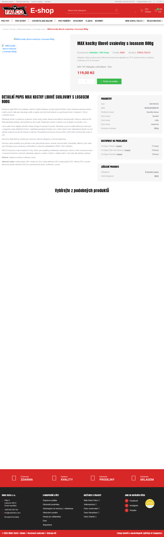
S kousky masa (39, 29)
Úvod (5, 29)
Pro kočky (20, 21)
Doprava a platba (36, 2)
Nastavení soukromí (36, 533)
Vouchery (78, 21)
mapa (118, 146)
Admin (22, 533)
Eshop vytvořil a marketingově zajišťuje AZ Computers (139, 533)
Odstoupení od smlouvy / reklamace (58, 508)
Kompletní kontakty (11, 517)
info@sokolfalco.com (144, 2)
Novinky (99, 21)
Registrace (47, 525)
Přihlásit (148, 12)
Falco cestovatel (91, 508)
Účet (147, 9)
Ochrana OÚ (51, 533)
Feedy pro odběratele (52, 517)
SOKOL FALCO (143, 52)
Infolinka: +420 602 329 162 (125, 2)
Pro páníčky (64, 21)
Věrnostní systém (8, 2)
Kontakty (48, 2)
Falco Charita (89, 517)
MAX (122, 52)
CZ (160, 2)
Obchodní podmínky (22, 2)
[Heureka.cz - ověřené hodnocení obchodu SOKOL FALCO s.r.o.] (149, 503)
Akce (90, 21)
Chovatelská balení (42, 21)
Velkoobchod (154, 21)
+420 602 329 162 (11, 510)
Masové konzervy (24, 29)
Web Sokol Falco (134, 21)
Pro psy (5, 21)
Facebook (134, 501)
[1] (116, 10)
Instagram (134, 505)
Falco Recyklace (90, 512)
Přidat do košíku (110, 81)
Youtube (133, 510)
